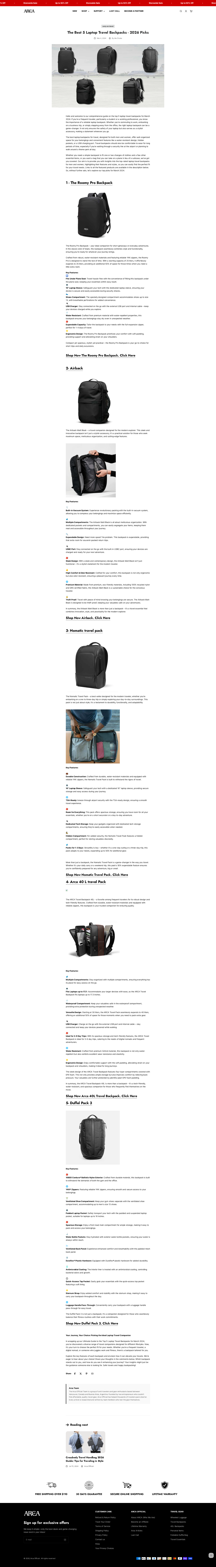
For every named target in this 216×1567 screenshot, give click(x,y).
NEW (75, 11)
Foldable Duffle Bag (179, 1535)
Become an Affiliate (139, 1522)
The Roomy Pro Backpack (91, 182)
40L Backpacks (177, 1526)
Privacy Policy (101, 1535)
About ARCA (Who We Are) (143, 1517)
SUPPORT (98, 11)
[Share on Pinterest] (86, 1373)
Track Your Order (102, 1522)
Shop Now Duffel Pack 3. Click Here (92, 1323)
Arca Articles (136, 1531)
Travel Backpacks (178, 1522)
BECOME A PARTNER (133, 11)
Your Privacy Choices (104, 1548)
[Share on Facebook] (75, 1373)
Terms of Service (102, 1526)
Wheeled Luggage (178, 1517)
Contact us (100, 1539)
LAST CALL (114, 11)
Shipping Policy (102, 1531)
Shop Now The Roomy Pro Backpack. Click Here (100, 355)
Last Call (135, 1535)
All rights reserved (48, 1558)
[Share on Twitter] (80, 1373)
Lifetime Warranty (139, 1526)
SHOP (84, 11)
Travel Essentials (177, 1539)
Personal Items (177, 1531)
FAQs (97, 1544)
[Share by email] (92, 1373)
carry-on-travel (107, 26)
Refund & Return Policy (105, 1517)
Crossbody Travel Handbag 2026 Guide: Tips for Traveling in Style (85, 1459)
